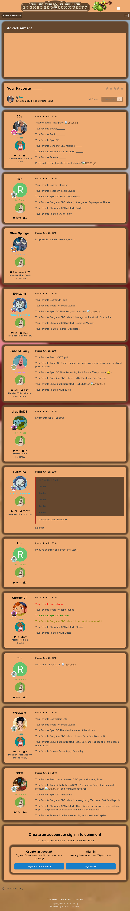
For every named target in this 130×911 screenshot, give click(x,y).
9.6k (14, 272)
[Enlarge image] (71, 122)
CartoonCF (19, 597)
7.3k (18, 812)
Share (94, 99)
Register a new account (39, 866)
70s (19, 116)
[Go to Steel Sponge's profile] (20, 244)
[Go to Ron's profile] (20, 190)
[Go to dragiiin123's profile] (20, 423)
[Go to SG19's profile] (20, 784)
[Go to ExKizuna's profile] (20, 305)
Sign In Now (91, 866)
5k (17, 636)
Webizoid (19, 712)
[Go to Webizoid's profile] (20, 724)
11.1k (18, 155)
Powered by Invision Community (65, 906)
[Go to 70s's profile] (10, 99)
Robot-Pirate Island (43, 100)
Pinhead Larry (19, 351)
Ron (19, 178)
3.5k (17, 450)
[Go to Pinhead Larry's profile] (20, 362)
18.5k (16, 390)
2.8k (15, 332)
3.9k (18, 751)
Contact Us (65, 899)
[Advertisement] (41, 55)
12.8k (18, 217)
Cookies (78, 899)
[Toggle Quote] (40, 480)
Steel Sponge (19, 233)
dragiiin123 (19, 411)
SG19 (19, 773)
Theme (51, 899)
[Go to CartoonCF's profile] (20, 609)
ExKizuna (19, 293)
